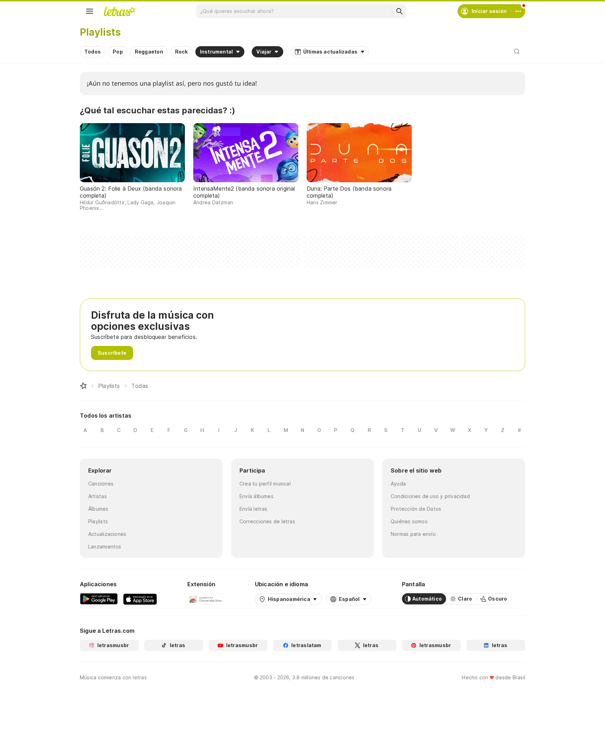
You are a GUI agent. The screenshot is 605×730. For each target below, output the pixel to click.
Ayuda (398, 484)
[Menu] (89, 11)
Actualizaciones (107, 534)
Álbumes (98, 509)
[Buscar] (399, 11)
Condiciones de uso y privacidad (430, 496)
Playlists (98, 521)
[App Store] (140, 598)
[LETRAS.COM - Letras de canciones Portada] (119, 11)
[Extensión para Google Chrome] (205, 598)
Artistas (97, 496)
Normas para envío (413, 534)
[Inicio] (83, 385)
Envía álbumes (256, 496)
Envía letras (253, 509)
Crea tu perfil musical (265, 484)
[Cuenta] (518, 11)
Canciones (100, 484)
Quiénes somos (409, 521)
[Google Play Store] (99, 598)
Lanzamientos (104, 547)
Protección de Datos (416, 509)
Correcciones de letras (267, 521)
